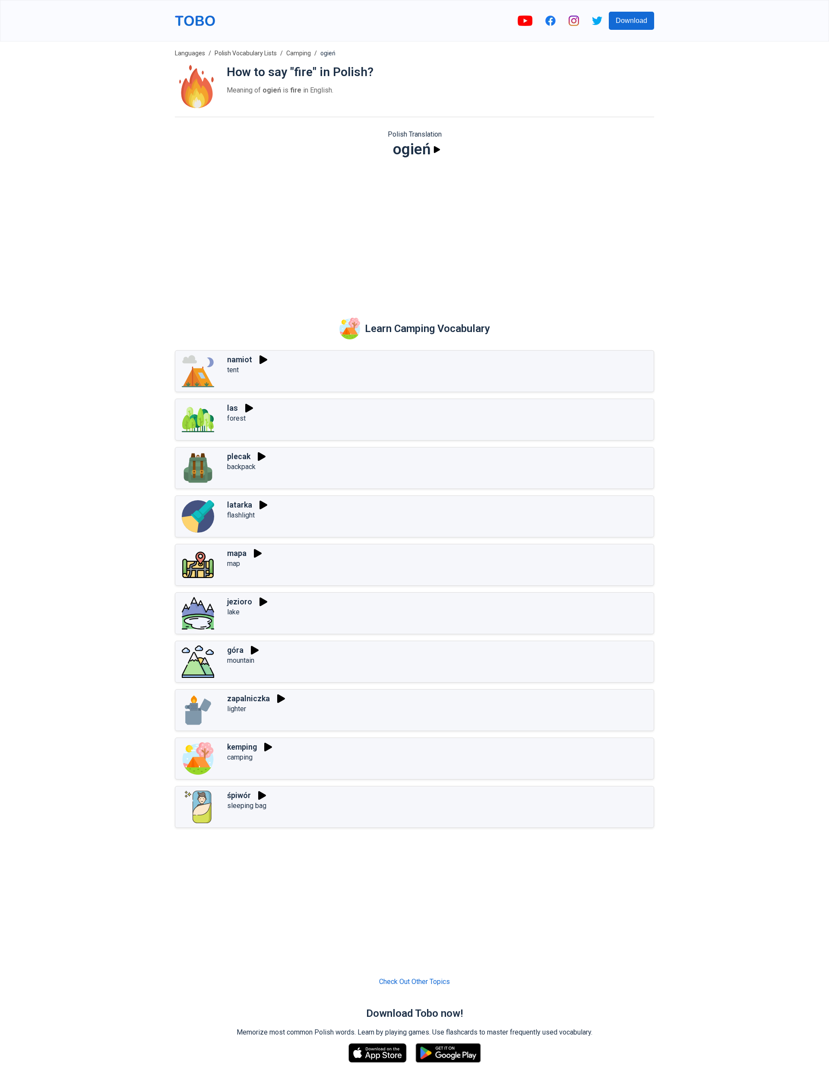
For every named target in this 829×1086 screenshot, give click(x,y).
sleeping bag (246, 806)
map (233, 563)
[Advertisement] (414, 231)
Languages (190, 53)
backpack (241, 467)
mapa (237, 553)
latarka (239, 504)
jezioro (239, 601)
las (232, 407)
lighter (236, 709)
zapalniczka (248, 698)
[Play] (437, 149)
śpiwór (239, 795)
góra (235, 650)
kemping (242, 746)
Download (631, 20)
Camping (298, 53)
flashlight (241, 515)
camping (240, 757)
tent (233, 370)
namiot (239, 359)
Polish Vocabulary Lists (246, 53)
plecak (238, 456)
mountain (240, 660)
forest (236, 418)
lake (233, 612)
